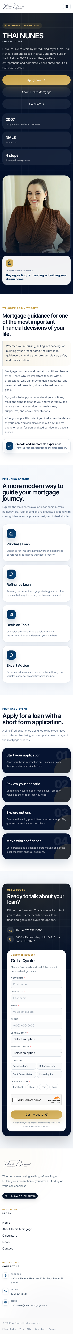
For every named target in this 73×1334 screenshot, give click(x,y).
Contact (7, 1248)
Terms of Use (26, 1329)
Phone (15, 1019)
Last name (18, 992)
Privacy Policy (9, 1329)
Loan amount (20, 1033)
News (6, 1242)
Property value (21, 1046)
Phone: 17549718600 (29, 930)
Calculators (36, 104)
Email (15, 1005)
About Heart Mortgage (36, 92)
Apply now (34, 80)
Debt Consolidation (23, 1074)
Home (6, 1222)
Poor (54, 1087)
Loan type (18, 1060)
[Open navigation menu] (67, 6)
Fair (43, 1087)
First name (18, 978)
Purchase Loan (20, 1066)
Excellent (18, 1087)
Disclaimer (40, 1329)
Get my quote (34, 1114)
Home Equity (46, 1074)
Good (32, 1087)
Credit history (20, 1081)
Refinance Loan (47, 1066)
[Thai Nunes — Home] (13, 6)
